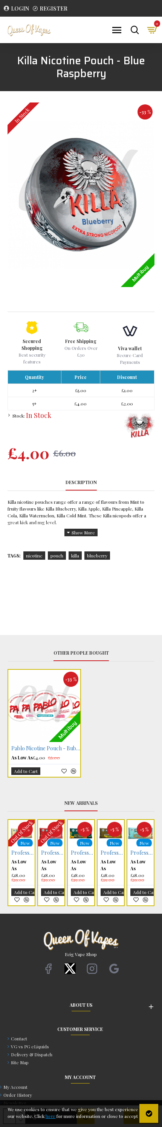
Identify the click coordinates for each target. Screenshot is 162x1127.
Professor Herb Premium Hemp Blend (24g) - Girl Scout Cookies (48, 852)
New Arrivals (81, 803)
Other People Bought (81, 653)
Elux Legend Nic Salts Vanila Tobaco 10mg (107, 852)
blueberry (97, 556)
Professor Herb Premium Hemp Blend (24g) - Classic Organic (77, 852)
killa (75, 556)
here (50, 1116)
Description (81, 482)
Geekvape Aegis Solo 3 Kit (137, 852)
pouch (56, 556)
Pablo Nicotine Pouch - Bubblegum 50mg (45, 748)
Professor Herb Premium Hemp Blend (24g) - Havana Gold (18, 852)
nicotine (34, 556)
